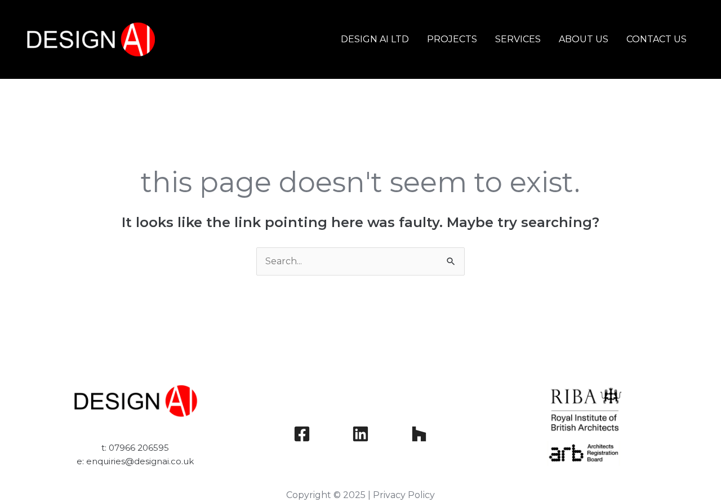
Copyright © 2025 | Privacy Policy (360, 495)
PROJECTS (452, 39)
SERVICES (518, 39)
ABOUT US (583, 39)
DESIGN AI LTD (375, 39)
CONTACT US (656, 39)
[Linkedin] (360, 434)
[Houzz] (419, 434)
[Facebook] (302, 434)
